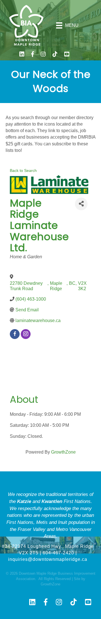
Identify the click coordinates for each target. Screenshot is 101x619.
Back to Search (23, 170)
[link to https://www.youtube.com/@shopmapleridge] (66, 55)
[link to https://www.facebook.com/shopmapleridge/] (32, 55)
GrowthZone (63, 452)
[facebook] (15, 334)
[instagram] (26, 334)
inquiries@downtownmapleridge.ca (47, 559)
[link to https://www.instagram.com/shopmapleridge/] (43, 55)
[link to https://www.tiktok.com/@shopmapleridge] (55, 55)
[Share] (81, 204)
